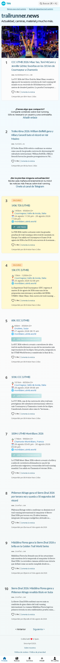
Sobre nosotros (30, 648)
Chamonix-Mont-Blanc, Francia (29, 441)
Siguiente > (39, 629)
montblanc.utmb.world (25, 221)
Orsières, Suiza (21, 328)
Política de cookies (21, 652)
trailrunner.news (20, 16)
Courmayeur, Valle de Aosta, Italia (30, 213)
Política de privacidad (37, 652)
